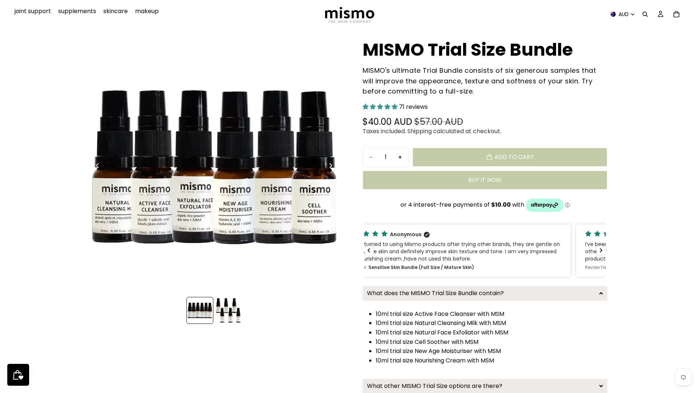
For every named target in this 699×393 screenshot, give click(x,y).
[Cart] (676, 14)
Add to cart (514, 157)
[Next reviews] (601, 250)
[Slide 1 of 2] (200, 310)
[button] (381, 107)
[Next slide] (333, 167)
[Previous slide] (95, 167)
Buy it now (485, 180)
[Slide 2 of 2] (228, 310)
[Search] (645, 14)
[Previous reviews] (369, 250)
